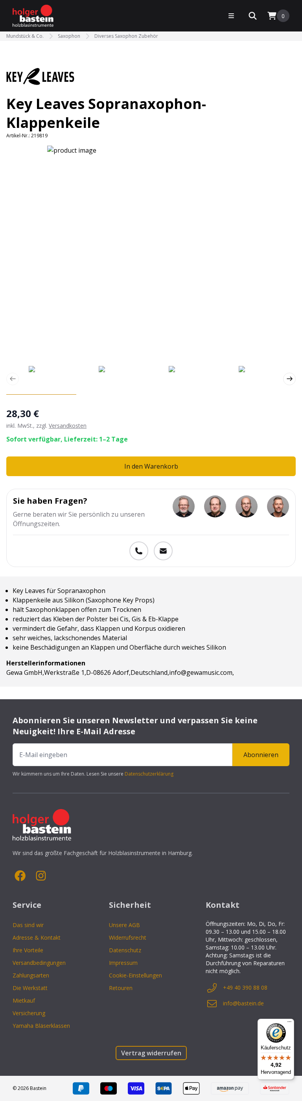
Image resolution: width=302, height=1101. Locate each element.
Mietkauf (24, 1000)
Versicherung (29, 1013)
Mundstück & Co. (25, 36)
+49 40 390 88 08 (245, 987)
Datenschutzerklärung (149, 773)
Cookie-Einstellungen (135, 975)
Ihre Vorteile (28, 950)
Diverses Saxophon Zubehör (126, 36)
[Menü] (289, 1023)
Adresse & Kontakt (37, 937)
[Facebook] (20, 876)
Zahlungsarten (31, 975)
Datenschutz (125, 950)
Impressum (123, 962)
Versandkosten (68, 425)
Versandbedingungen (39, 962)
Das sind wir (28, 925)
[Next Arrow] (289, 379)
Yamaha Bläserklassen (41, 1025)
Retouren (121, 988)
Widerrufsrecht (127, 937)
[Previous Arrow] (12, 379)
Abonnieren (260, 754)
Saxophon (69, 36)
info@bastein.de (243, 1003)
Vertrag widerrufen (151, 1053)
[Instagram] (41, 876)
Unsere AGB (124, 925)
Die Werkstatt (30, 988)
